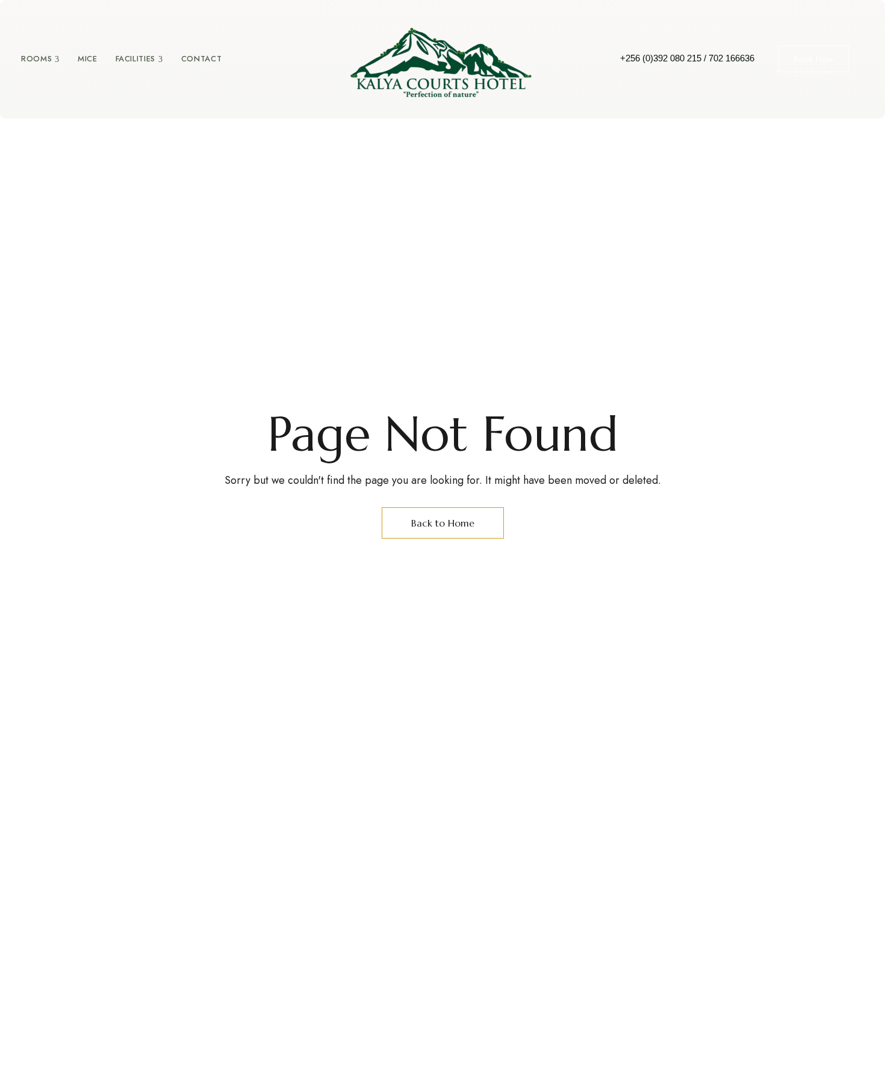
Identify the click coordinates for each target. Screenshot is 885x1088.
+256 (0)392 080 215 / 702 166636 (687, 58)
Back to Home (442, 523)
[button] (813, 59)
